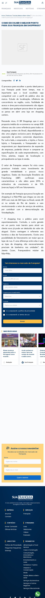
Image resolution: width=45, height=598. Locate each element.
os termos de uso (24, 315)
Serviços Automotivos (31, 581)
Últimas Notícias (11, 529)
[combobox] (21, 305)
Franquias (6, 8)
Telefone (5, 284)
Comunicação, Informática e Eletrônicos (28, 555)
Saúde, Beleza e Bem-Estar (21, 16)
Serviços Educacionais (31, 588)
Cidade (5, 301)
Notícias (30, 8)
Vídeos (25, 532)
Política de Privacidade (13, 545)
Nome (5, 267)
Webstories (27, 529)
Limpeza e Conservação (28, 569)
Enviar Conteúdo (11, 527)
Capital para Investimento (11, 292)
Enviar (22, 321)
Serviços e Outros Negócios (29, 584)
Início (3, 16)
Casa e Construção (30, 550)
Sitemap (8, 551)
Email (5, 275)
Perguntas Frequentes (13, 548)
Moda (25, 573)
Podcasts (26, 535)
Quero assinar (22, 477)
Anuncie (8, 514)
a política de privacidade (26, 311)
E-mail (6, 466)
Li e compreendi (20, 311)
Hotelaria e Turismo (30, 565)
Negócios (18, 8)
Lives (25, 527)
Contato (8, 517)
